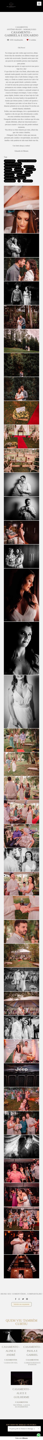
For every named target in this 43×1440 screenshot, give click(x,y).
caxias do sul (28, 167)
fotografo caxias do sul (13, 167)
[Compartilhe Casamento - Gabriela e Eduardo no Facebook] (15, 1299)
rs (19, 181)
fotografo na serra (23, 175)
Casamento (19, 169)
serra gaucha (9, 175)
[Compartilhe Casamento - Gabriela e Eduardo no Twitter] (23, 1299)
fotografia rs (27, 181)
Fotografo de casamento (13, 172)
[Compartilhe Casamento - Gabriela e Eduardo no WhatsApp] (19, 1299)
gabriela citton (10, 181)
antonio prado (10, 161)
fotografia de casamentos (27, 161)
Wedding (8, 169)
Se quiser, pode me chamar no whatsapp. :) (22, 1429)
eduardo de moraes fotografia (15, 178)
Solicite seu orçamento (21, 1304)
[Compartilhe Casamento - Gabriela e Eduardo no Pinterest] (27, 1299)
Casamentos (30, 169)
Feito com (21, 1438)
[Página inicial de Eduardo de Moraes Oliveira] (11, 6)
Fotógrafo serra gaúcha (13, 164)
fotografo (28, 172)
